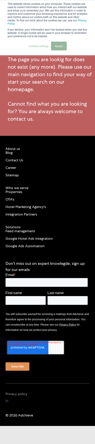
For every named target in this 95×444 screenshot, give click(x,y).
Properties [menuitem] (14, 192)
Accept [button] (59, 46)
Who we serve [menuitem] (17, 188)
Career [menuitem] (11, 167)
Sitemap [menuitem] (12, 175)
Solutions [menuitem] (13, 227)
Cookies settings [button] (38, 46)
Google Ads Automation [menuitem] (25, 246)
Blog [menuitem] (9, 152)
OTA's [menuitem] (10, 199)
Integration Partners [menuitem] (21, 214)
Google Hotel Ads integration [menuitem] (29, 238)
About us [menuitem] (13, 148)
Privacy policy (16, 394)
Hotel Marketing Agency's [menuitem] (26, 206)
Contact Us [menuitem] (14, 160)
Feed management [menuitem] (20, 231)
